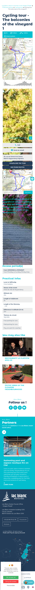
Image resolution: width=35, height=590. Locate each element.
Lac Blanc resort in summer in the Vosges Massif (16, 5)
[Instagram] (15, 408)
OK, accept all (10, 577)
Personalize (11, 585)
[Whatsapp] (20, 408)
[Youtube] (24, 408)
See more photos (17, 167)
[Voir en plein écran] (4, 45)
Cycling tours (19, 7)
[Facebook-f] (11, 408)
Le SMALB (27, 577)
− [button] (4, 42)
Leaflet (30, 72)
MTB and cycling (7, 7)
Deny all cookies (10, 581)
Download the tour (18, 163)
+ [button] (4, 40)
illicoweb (22, 532)
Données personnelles (23, 574)
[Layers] (30, 40)
